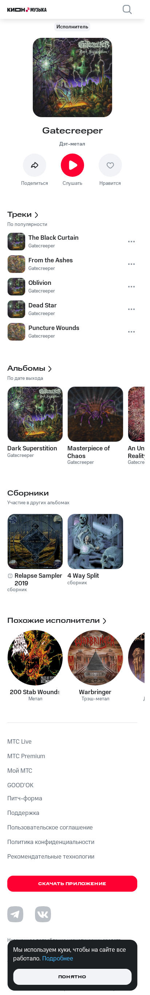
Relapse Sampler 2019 (38, 579)
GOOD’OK (20, 785)
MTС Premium (26, 756)
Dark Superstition (32, 448)
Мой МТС (19, 771)
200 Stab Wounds (35, 692)
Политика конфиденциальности (50, 842)
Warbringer (95, 692)
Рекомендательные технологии (50, 856)
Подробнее (57, 958)
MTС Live (19, 741)
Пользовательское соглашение (50, 827)
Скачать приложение (72, 884)
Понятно (72, 977)
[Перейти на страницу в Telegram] (15, 914)
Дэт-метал (72, 144)
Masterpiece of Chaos (88, 452)
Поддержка (23, 813)
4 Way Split (83, 576)
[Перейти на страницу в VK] (43, 914)
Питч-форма (24, 798)
